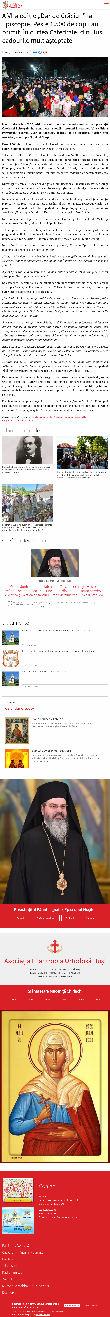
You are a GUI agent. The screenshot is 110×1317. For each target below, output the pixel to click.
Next (105, 87)
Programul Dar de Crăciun (14, 420)
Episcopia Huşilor (44, 416)
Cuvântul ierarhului (46, 918)
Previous (5, 87)
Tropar (64, 999)
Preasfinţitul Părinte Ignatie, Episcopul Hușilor (55, 909)
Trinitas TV (9, 1265)
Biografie (21, 918)
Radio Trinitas (12, 1272)
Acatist (29, 999)
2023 (30, 420)
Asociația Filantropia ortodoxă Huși (71, 416)
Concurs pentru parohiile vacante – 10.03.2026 (44, 671)
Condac (81, 999)
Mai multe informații (43, 1315)
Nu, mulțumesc (89, 1305)
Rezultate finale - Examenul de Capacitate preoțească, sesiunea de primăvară (59, 630)
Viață (13, 999)
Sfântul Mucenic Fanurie (47, 719)
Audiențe (90, 918)
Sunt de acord (72, 1305)
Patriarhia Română (15, 1245)
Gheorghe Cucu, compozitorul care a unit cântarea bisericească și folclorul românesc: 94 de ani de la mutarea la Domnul (26, 470)
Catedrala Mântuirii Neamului (23, 1252)
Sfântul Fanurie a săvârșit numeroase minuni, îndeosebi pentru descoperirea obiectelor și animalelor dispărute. (62, 725)
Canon (47, 999)
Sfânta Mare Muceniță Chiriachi (55, 991)
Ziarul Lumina (12, 1279)
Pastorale (70, 918)
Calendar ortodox (19, 708)
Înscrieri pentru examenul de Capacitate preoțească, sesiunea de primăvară (58, 651)
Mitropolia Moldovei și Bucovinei (25, 1285)
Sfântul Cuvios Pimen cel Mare (51, 750)
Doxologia (9, 1292)
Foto (98, 999)
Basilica (7, 1259)
